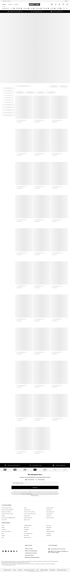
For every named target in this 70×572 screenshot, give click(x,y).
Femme (4, 4)
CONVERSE (26, 476)
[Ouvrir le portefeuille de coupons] (52, 4)
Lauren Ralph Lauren (28, 480)
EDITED (25, 478)
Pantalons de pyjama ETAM (7, 457)
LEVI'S (3, 472)
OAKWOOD (48, 482)
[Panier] (67, 4)
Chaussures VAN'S (50, 465)
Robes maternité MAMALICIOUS (8, 465)
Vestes (25, 455)
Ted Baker (4, 476)
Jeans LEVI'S (4, 467)
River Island (48, 472)
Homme (10, 4)
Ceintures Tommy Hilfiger (29, 459)
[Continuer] (64, 8)
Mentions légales (44, 517)
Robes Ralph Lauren (50, 459)
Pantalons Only (27, 457)
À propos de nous (7, 517)
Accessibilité (52, 517)
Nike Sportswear (27, 484)
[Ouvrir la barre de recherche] (66, 8)
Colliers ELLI (48, 463)
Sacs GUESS (48, 457)
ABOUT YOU (26, 474)
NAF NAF (48, 476)
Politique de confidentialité (26, 440)
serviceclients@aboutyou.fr (31, 441)
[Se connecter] (55, 4)
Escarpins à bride (49, 455)
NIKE (3, 480)
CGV (37, 517)
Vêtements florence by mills (7, 461)
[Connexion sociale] (3, 498)
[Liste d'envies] (63, 4)
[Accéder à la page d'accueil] (9, 493)
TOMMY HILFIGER (27, 472)
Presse (14, 517)
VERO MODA (49, 474)
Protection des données (29, 517)
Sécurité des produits (61, 517)
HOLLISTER (26, 482)
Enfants (16, 4)
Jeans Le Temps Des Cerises (30, 461)
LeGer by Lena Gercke (6, 478)
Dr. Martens (48, 480)
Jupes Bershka (49, 461)
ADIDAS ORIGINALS (50, 478)
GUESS (3, 474)
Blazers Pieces (27, 467)
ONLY (3, 484)
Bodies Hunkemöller (28, 465)
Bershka (3, 482)
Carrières (20, 517)
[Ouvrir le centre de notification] (59, 4)
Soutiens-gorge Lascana (7, 455)
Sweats (3, 463)
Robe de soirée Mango (6, 459)
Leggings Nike (27, 463)
